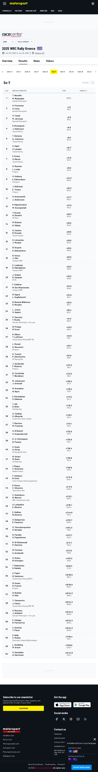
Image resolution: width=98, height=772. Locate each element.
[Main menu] (5, 4)
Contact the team (61, 742)
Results (23, 60)
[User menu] (92, 3)
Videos (50, 60)
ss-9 (89, 72)
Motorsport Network (44, 768)
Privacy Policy (62, 764)
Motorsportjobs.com (11, 744)
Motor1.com (7, 739)
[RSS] (85, 719)
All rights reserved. (61, 768)
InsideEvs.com (8, 735)
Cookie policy (50, 764)
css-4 (9, 72)
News (37, 60)
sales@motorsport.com (63, 746)
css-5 (27, 72)
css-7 (62, 72)
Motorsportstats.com (11, 752)
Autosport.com (9, 748)
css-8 (80, 72)
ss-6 (36, 72)
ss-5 (18, 72)
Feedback (58, 734)
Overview (7, 60)
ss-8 (71, 72)
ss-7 (54, 72)
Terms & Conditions (35, 764)
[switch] (88, 82)
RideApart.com (9, 756)
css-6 (45, 72)
